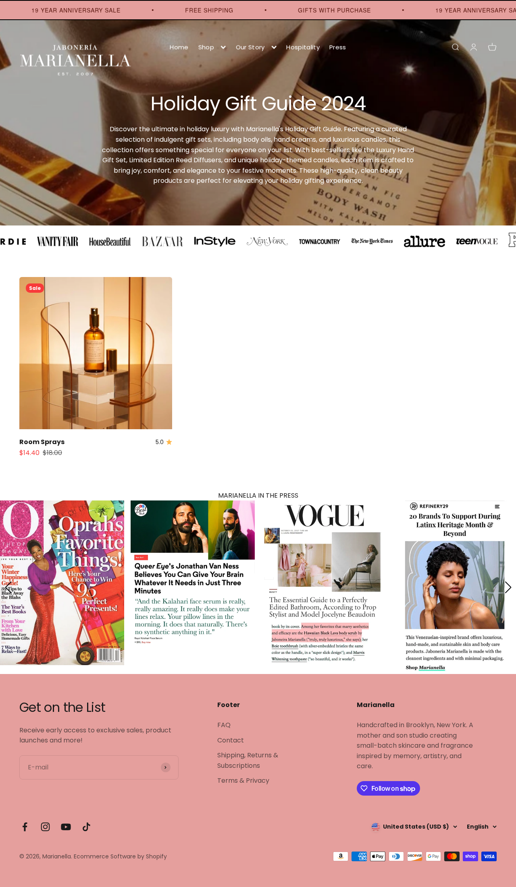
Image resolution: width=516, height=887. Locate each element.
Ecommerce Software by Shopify (120, 856)
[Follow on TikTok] (86, 826)
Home (179, 47)
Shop (206, 47)
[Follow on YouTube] (65, 826)
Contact (230, 740)
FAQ (224, 725)
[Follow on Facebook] (24, 826)
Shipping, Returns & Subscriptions (247, 760)
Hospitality (303, 47)
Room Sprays (41, 442)
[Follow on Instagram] (45, 826)
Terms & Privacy (243, 780)
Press (337, 47)
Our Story (250, 47)
